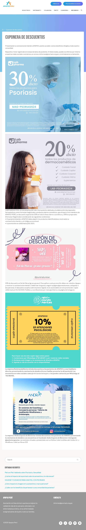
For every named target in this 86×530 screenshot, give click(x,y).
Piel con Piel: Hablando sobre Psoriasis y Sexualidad (23, 472)
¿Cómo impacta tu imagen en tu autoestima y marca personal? (26, 484)
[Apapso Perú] (8, 4)
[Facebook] (60, 523)
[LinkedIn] (70, 523)
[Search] (81, 10)
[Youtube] (75, 523)
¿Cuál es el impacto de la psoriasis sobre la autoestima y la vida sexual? (29, 476)
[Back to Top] (78, 527)
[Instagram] (79, 523)
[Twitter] (65, 523)
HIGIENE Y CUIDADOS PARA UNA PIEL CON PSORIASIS (25, 480)
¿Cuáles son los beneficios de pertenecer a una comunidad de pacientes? (30, 487)
